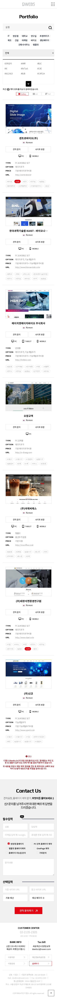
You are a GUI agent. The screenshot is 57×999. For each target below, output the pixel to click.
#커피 (45, 552)
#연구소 (9, 278)
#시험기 (9, 459)
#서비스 (34, 463)
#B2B (23, 73)
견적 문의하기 (26, 910)
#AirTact (24, 68)
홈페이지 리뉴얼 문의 (17, 852)
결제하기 (35, 963)
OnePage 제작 (43, 848)
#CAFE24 (41, 73)
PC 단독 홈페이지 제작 (43, 843)
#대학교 (9, 274)
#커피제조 (10, 556)
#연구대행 (29, 366)
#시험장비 (29, 459)
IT (9, 35)
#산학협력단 (23, 186)
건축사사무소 (24, 44)
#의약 (35, 278)
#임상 (47, 186)
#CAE (39, 68)
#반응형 (9, 366)
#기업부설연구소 (36, 186)
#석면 (25, 644)
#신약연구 (36, 371)
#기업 (9, 644)
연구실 (34, 35)
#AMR (23, 63)
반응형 (16, 35)
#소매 (26, 463)
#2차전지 (8, 63)
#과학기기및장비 (39, 737)
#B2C (39, 63)
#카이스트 (26, 274)
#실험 (17, 181)
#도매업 (18, 552)
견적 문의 (16, 149)
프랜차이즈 (44, 35)
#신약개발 (19, 366)
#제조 (9, 741)
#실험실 (41, 181)
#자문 (38, 366)
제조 (9, 40)
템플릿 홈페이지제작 (17, 848)
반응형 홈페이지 (17, 843)
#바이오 (9, 181)
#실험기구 (39, 459)
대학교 (25, 35)
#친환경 (43, 463)
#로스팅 (19, 556)
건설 (17, 40)
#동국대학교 (11, 186)
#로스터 (37, 552)
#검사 (35, 649)
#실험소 (19, 649)
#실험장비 (10, 463)
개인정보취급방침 (38, 957)
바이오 (34, 40)
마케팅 (25, 40)
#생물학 (46, 366)
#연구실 (33, 181)
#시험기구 (19, 459)
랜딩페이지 (44, 40)
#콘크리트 (10, 649)
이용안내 (11, 963)
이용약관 (11, 957)
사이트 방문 (40, 149)
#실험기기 (17, 741)
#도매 (19, 463)
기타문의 (42, 852)
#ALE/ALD (9, 73)
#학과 (17, 274)
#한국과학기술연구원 (40, 274)
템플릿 (36, 44)
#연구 (25, 181)
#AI (6, 68)
